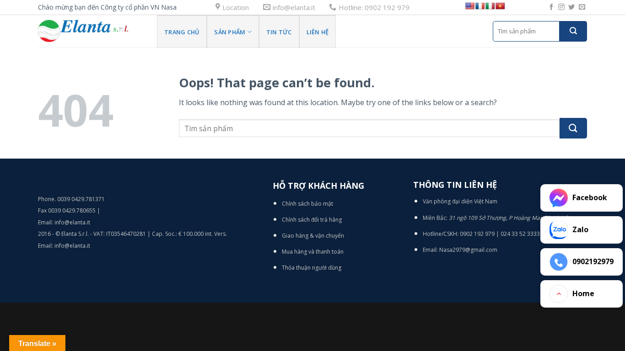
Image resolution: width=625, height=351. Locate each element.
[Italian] (490, 6)
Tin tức (279, 32)
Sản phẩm (229, 32)
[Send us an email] (582, 7)
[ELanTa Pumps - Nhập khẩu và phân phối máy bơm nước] (90, 31)
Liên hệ (318, 32)
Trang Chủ (181, 32)
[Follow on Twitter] (571, 7)
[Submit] (573, 31)
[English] (469, 6)
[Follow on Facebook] (551, 7)
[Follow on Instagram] (561, 7)
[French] (480, 6)
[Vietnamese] (500, 6)
